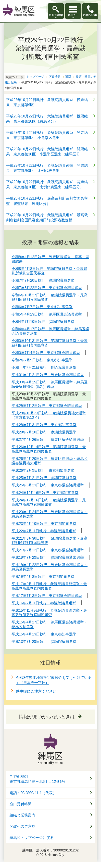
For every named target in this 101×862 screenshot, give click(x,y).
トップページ (35, 76)
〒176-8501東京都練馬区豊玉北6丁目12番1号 (37, 779)
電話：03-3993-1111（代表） (33, 793)
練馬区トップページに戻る (32, 838)
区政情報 (55, 76)
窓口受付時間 (21, 804)
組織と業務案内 (22, 815)
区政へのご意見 (22, 826)
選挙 (68, 76)
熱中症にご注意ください (36, 691)
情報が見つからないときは (47, 716)
